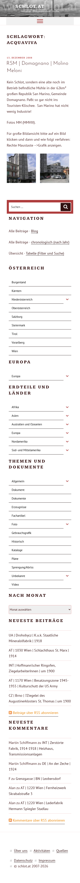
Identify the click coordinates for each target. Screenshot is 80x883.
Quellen (62, 850)
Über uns (21, 850)
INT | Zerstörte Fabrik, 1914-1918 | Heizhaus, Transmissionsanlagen (36, 748)
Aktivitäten (42, 850)
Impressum (47, 860)
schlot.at (40, 6)
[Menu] (40, 21)
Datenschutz (23, 860)
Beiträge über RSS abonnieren (35, 712)
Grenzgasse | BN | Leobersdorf (38, 778)
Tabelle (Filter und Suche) (45, 253)
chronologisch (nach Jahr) (50, 242)
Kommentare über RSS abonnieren (39, 820)
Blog (34, 231)
